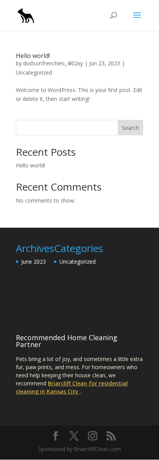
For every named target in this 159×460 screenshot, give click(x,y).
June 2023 (33, 261)
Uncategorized (34, 72)
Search (130, 127)
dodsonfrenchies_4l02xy (53, 63)
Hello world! (33, 55)
